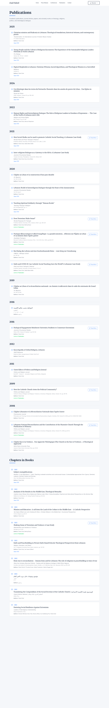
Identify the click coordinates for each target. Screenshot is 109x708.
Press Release (44, 2)
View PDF (16, 43)
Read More (93, 137)
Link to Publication (19, 227)
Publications (62, 2)
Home (37, 2)
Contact (69, 2)
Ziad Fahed (14, 3)
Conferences (53, 2)
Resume (94, 3)
